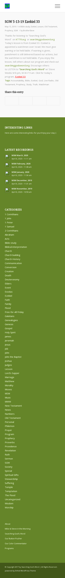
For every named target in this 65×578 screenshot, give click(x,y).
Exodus (9, 291)
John (7, 352)
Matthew (9, 381)
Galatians (9, 316)
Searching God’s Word (15, 533)
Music (8, 397)
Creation (9, 271)
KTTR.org (21, 39)
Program (9, 434)
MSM (7, 393)
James (8, 336)
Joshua (8, 360)
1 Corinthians (11, 214)
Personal (9, 421)
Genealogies (11, 320)
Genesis (9, 324)
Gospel (8, 328)
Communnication (13, 263)
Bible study (25, 26)
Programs (9, 548)
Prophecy (9, 30)
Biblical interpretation (16, 246)
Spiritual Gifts (12, 474)
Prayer (8, 430)
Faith (7, 299)
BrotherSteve (28, 30)
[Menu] (56, 6)
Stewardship (11, 478)
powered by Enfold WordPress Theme (20, 571)
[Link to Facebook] (53, 574)
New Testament (13, 405)
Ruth (7, 454)
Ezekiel (34, 26)
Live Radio (49, 80)
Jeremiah (9, 340)
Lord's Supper (12, 373)
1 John (8, 218)
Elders (8, 283)
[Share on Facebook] (12, 101)
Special (8, 470)
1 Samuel (9, 226)
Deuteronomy (12, 279)
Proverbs (10, 442)
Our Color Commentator (16, 543)
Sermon (9, 458)
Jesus (7, 344)
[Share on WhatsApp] (39, 101)
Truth (35, 84)
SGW (16, 30)
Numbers (10, 413)
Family (8, 303)
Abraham (9, 234)
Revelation (10, 450)
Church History (12, 259)
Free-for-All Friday (14, 312)
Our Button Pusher (13, 538)
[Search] (49, 6)
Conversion (10, 267)
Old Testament (50, 26)
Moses (8, 389)
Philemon (9, 426)
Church (8, 250)
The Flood (10, 495)
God (41, 80)
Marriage (9, 377)
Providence (11, 446)
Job (6, 348)
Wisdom (9, 503)
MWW (8, 401)
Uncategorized (12, 499)
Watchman (44, 84)
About (7, 524)
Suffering (9, 483)
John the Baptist (13, 356)
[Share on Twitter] (25, 101)
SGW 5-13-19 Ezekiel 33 (22, 22)
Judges (8, 364)
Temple (9, 487)
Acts (7, 238)
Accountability (17, 80)
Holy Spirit (10, 332)
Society (8, 466)
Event (8, 287)
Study (29, 84)
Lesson (40, 26)
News (8, 409)
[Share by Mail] (53, 101)
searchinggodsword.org (42, 39)
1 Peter (9, 222)
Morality (9, 385)
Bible (27, 80)
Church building (12, 255)
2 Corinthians (11, 230)
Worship (9, 507)
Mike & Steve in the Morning (17, 528)
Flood (8, 307)
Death (8, 275)
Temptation (11, 491)
